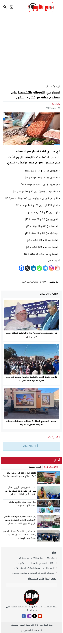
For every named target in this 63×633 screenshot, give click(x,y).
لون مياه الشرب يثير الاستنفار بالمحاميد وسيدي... (33, 573)
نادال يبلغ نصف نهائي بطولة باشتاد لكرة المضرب (22, 503)
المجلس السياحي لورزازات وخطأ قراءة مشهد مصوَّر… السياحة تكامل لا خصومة (31, 423)
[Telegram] (45, 268)
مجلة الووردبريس (28, 630)
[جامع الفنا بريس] (31, 597)
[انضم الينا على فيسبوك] (24, 616)
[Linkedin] (33, 268)
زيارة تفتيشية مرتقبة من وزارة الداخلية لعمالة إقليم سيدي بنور (31, 334)
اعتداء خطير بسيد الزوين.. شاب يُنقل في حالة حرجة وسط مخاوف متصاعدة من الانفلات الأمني (20, 490)
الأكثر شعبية (35, 467)
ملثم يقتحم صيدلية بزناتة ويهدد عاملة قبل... (35, 558)
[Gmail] (57, 268)
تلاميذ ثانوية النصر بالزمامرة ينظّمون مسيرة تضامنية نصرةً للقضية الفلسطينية (31, 379)
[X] (27, 268)
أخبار (48, 86)
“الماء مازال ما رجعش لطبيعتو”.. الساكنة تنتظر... (34, 568)
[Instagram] (51, 268)
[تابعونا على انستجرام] (29, 616)
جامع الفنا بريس (46, 625)
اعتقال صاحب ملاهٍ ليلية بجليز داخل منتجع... (36, 563)
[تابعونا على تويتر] (34, 616)
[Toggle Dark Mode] (11, 7)
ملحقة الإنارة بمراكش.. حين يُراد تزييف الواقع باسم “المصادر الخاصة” (19, 474)
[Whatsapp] (39, 268)
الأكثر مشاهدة (51, 467)
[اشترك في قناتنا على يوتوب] (40, 616)
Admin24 (56, 104)
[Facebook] (21, 268)
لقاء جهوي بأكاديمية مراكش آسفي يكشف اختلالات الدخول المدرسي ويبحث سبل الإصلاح (19, 534)
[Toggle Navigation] (59, 7)
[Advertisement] (31, 48)
